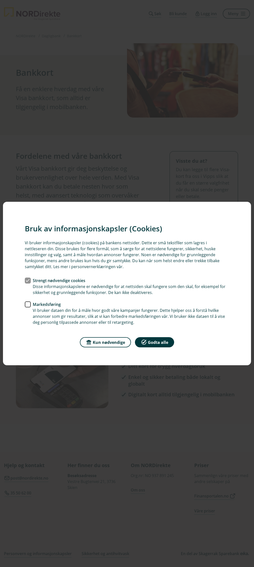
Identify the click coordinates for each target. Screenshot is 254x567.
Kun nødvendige (109, 342)
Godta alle (158, 342)
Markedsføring (47, 304)
